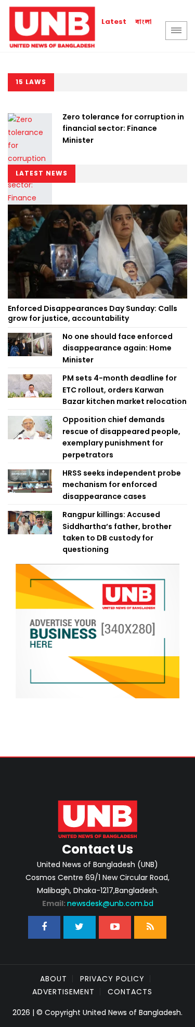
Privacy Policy (112, 979)
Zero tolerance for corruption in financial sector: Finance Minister (123, 128)
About (53, 979)
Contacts (130, 992)
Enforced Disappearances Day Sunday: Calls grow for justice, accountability (92, 313)
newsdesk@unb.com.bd (97, 903)
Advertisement (63, 992)
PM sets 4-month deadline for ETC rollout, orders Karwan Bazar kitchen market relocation (124, 390)
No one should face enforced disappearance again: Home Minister (117, 348)
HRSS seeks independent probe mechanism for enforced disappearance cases (121, 485)
